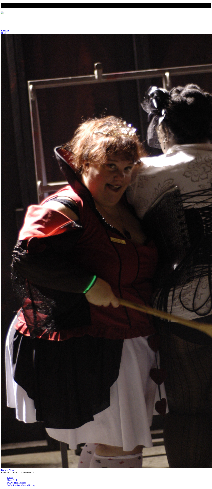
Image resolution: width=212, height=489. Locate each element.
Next (3, 33)
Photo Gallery (14, 20)
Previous (5, 30)
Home (10, 17)
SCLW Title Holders (17, 23)
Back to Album (8, 470)
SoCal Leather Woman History (22, 25)
